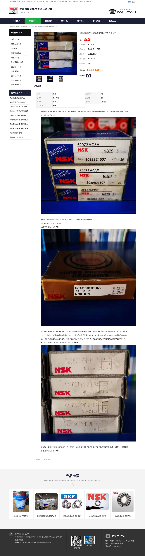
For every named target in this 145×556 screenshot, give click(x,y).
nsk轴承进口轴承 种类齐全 (72, 516)
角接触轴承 (15, 58)
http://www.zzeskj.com (43, 460)
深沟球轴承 (15, 71)
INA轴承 (14, 48)
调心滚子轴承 (16, 76)
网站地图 (48, 542)
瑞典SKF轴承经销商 (16, 137)
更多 (28, 93)
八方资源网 (26, 542)
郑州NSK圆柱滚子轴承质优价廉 (20, 106)
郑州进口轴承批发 (16, 133)
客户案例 (96, 21)
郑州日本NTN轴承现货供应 (19, 111)
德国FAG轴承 (16, 44)
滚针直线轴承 (16, 80)
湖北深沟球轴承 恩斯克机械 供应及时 (20, 120)
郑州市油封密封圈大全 (17, 98)
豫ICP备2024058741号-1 (36, 537)
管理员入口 (41, 542)
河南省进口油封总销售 (17, 102)
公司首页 (16, 21)
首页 (17, 26)
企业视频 (48, 21)
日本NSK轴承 (16, 53)
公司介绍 (64, 21)
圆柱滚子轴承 (16, 67)
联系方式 (112, 21)
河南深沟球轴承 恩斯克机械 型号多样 (20, 124)
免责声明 (34, 542)
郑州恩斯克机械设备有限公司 (53, 537)
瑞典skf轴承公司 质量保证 (46, 516)
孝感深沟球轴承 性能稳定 (18, 115)
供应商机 (32, 21)
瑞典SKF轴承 (16, 39)
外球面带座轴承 (17, 62)
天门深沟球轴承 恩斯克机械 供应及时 (20, 128)
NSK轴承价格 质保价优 (97, 516)
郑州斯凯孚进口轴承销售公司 (21, 516)
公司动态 (80, 21)
